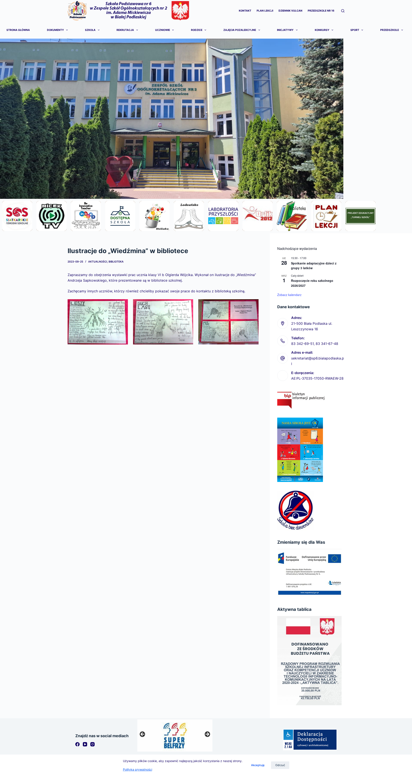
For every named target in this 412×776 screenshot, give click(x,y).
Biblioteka (116, 261)
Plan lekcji (265, 10)
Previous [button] (142, 734)
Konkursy (322, 30)
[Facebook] (77, 744)
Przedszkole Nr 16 (321, 10)
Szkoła (90, 30)
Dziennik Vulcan (290, 10)
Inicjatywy (285, 30)
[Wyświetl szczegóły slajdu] (174, 735)
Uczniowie (162, 30)
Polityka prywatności (137, 769)
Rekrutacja (125, 30)
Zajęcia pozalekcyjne (239, 30)
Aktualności (97, 261)
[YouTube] (85, 744)
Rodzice (196, 30)
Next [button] (207, 734)
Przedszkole (389, 30)
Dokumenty (55, 30)
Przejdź (17, 227)
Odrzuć (280, 765)
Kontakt (245, 10)
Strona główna (18, 30)
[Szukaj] (342, 10)
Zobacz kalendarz (289, 295)
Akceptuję (258, 765)
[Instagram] (92, 744)
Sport (354, 30)
